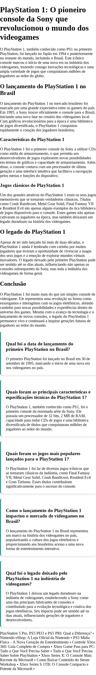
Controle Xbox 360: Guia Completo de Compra (48, 644)
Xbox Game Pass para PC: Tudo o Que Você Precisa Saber (47, 648)
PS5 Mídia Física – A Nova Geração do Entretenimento (45, 640)
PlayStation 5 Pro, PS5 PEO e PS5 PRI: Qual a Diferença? (46, 633)
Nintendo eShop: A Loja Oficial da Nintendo (35, 638)
